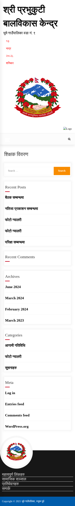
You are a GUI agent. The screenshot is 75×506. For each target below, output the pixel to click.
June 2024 (13, 287)
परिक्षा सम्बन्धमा (15, 242)
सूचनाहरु (11, 368)
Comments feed (17, 415)
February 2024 (16, 309)
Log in (10, 393)
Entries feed (14, 404)
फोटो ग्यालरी (13, 220)
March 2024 (14, 298)
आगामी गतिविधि (15, 345)
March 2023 (14, 320)
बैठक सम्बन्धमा (14, 197)
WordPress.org (17, 426)
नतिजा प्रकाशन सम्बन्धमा (21, 209)
